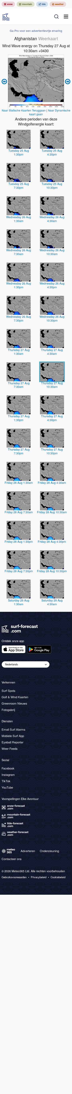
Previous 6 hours (5, 82)
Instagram (8, 774)
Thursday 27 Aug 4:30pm (52, 418)
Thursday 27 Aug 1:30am (19, 352)
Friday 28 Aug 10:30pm (52, 571)
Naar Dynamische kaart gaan (49, 112)
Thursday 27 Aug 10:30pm (52, 451)
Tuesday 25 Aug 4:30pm (52, 152)
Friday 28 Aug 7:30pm (19, 571)
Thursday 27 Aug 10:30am (52, 385)
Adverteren (28, 851)
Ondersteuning (49, 851)
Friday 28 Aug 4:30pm (52, 542)
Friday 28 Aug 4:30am (52, 483)
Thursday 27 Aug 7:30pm (19, 451)
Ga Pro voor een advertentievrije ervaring (36, 31)
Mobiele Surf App (13, 736)
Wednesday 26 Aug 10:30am (52, 252)
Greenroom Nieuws (14, 703)
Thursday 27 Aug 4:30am (52, 352)
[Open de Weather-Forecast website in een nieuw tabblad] (58, 4)
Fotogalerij (8, 710)
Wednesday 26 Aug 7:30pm (18, 318)
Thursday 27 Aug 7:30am (19, 385)
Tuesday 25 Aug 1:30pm (18, 152)
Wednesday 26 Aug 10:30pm (52, 318)
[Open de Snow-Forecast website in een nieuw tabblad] (8, 4)
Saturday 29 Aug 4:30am (52, 602)
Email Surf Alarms (13, 729)
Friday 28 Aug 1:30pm (19, 542)
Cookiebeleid (58, 877)
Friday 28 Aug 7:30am (19, 512)
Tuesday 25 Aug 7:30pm (18, 186)
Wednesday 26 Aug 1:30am (18, 219)
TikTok (6, 781)
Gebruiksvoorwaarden (14, 877)
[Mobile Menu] (66, 16)
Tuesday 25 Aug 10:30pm (52, 186)
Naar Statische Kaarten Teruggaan (24, 110)
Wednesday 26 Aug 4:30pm (52, 285)
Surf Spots (8, 690)
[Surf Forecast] (6, 17)
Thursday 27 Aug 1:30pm (19, 418)
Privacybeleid (38, 877)
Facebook (8, 768)
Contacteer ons (12, 859)
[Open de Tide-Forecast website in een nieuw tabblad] (42, 4)
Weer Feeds (10, 748)
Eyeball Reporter (12, 742)
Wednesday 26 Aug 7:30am (18, 252)
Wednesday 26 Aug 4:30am (52, 219)
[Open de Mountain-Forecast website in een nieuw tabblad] (26, 4)
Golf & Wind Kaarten (15, 697)
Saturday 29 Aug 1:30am (18, 602)
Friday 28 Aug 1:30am (19, 483)
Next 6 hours (67, 82)
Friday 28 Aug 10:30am (52, 512)
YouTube (7, 787)
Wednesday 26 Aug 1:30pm (18, 285)
